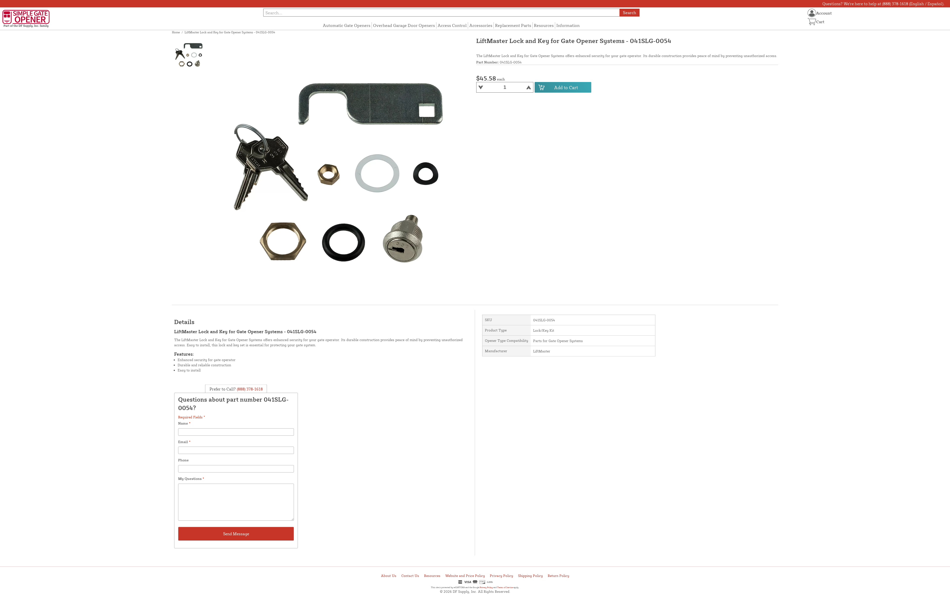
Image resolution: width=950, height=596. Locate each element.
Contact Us (410, 576)
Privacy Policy (501, 576)
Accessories (480, 25)
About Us (388, 576)
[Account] (812, 13)
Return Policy (558, 576)
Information (568, 25)
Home (176, 32)
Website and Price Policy (465, 576)
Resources (544, 25)
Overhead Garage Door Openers (404, 25)
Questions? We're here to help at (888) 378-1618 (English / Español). (883, 3)
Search (629, 12)
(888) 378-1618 (249, 389)
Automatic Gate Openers (346, 25)
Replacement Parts (513, 25)
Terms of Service (505, 587)
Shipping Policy (530, 576)
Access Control (452, 25)
